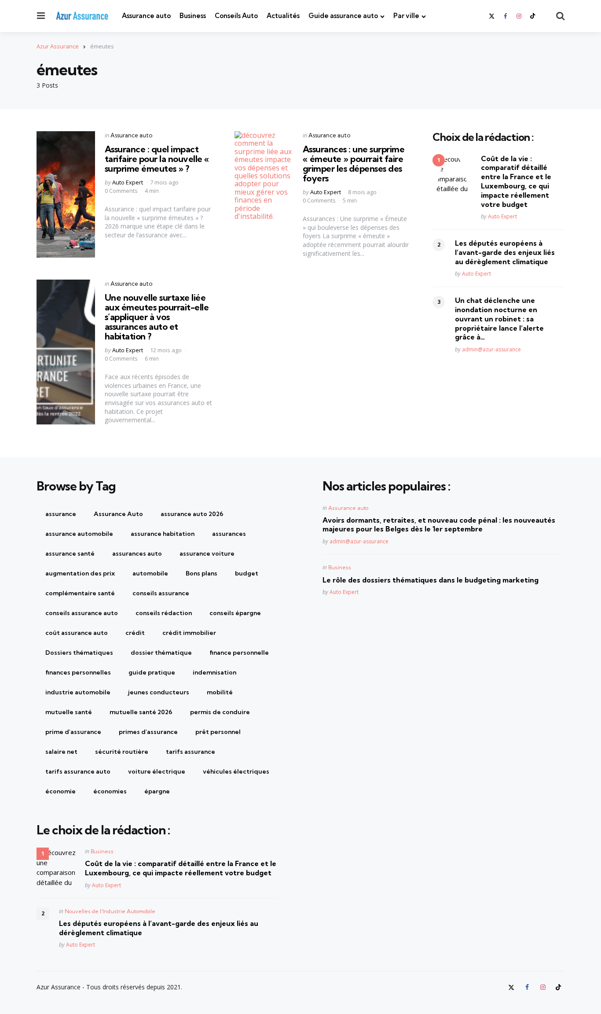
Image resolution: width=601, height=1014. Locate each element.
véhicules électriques (236, 771)
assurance (60, 514)
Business (193, 15)
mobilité (220, 692)
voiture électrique (156, 771)
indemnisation (214, 672)
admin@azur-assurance (491, 349)
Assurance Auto (118, 514)
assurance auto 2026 (192, 514)
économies (110, 791)
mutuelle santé (68, 712)
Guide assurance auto (343, 15)
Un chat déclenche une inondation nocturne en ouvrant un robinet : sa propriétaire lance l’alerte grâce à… (499, 318)
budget (246, 573)
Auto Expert (127, 182)
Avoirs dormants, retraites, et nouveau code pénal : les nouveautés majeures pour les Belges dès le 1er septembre (438, 525)
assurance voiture (207, 553)
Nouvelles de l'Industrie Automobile (110, 911)
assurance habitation (162, 534)
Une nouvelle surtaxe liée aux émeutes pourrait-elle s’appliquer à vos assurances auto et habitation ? (157, 317)
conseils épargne (235, 613)
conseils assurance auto (81, 613)
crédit (135, 633)
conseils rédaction (164, 613)
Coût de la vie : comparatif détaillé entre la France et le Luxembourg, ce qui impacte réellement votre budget (516, 181)
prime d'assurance (73, 732)
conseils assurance (160, 593)
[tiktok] (533, 16)
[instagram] (519, 16)
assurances (229, 534)
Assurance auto (146, 15)
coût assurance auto (76, 633)
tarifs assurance (190, 752)
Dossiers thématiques (79, 652)
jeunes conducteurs (158, 692)
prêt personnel (218, 732)
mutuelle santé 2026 (141, 712)
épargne (157, 791)
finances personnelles (78, 672)
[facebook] (505, 16)
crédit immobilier (189, 633)
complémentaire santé (80, 593)
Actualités (283, 15)
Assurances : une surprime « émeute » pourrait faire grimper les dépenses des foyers (354, 164)
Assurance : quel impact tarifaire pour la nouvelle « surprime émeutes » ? (157, 159)
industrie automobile (77, 692)
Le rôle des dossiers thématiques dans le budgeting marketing (430, 579)
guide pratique (151, 672)
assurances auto (137, 553)
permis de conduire (220, 712)
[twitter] (492, 16)
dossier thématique (161, 652)
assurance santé (70, 553)
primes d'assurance (148, 732)
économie (60, 791)
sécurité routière (121, 752)
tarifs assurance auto (77, 771)
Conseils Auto (236, 15)
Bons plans (201, 573)
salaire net (61, 752)
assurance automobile (79, 534)
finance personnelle (239, 652)
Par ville (406, 15)
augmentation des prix (80, 573)
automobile (150, 573)
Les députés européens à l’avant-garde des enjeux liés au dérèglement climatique (505, 252)
